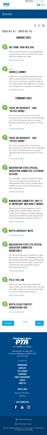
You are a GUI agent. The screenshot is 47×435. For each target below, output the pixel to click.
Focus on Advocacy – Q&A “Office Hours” (23, 109)
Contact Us (22, 361)
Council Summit (17, 71)
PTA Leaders (22, 371)
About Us (22, 383)
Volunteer (22, 396)
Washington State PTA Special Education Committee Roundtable (25, 247)
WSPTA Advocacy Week (21, 230)
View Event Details (16, 60)
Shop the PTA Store (22, 393)
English (30, 1)
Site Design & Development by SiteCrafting (29, 429)
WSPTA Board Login (24, 419)
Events (22, 380)
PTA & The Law (16, 279)
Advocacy (22, 368)
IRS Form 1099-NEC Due (21, 47)
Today (25, 322)
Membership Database (25, 424)
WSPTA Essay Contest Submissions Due (20, 306)
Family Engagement (22, 377)
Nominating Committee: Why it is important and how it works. (26, 202)
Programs (22, 374)
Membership (22, 365)
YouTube (22, 407)
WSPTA (6, 5)
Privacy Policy (29, 428)
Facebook (15, 407)
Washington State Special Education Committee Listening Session (26, 170)
